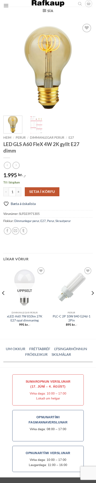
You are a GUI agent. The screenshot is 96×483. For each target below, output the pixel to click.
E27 (71, 137)
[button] (6, 5)
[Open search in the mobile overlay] (80, 3)
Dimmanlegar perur (47, 137)
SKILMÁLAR (61, 354)
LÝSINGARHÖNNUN (70, 349)
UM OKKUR (15, 349)
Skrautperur (63, 221)
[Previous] (11, 67)
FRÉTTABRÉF (39, 349)
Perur (21, 137)
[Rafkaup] (48, 3)
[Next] (85, 67)
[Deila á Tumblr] (23, 231)
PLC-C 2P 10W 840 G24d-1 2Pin (71, 318)
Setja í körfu (42, 192)
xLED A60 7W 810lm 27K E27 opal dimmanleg (24, 318)
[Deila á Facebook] (7, 231)
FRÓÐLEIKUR (36, 354)
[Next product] (7, 165)
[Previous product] (16, 165)
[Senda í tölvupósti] (15, 231)
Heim (7, 137)
